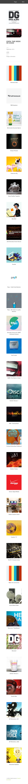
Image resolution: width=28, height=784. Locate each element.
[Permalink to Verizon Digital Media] (14, 482)
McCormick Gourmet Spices (14, 128)
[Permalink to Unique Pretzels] (14, 141)
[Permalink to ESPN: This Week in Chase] (14, 368)
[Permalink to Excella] (14, 255)
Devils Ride (14, 696)
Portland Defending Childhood (14, 446)
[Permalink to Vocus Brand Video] (14, 596)
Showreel (14, 650)
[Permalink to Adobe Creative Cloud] (14, 505)
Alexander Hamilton (14, 764)
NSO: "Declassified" (14, 423)
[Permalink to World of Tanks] (14, 459)
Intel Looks (14, 355)
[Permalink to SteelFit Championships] (14, 550)
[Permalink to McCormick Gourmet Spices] (14, 118)
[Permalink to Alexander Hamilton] (14, 755)
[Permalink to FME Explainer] (14, 95)
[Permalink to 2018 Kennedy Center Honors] (14, 232)
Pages (15, 2)
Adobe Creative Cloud (14, 514)
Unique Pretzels (14, 150)
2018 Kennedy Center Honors (14, 241)
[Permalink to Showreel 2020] (14, 73)
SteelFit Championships (14, 560)
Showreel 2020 (14, 82)
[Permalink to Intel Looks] (14, 346)
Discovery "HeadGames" (14, 628)
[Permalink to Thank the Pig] (14, 164)
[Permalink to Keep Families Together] (14, 186)
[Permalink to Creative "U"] (14, 527)
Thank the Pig (14, 173)
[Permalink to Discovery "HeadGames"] (14, 618)
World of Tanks (14, 469)
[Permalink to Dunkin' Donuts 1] (14, 391)
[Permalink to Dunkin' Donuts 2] (14, 664)
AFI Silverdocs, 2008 (14, 741)
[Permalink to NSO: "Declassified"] (14, 414)
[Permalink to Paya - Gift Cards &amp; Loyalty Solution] (14, 300)
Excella (14, 264)
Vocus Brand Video (14, 605)
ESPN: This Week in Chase (14, 378)
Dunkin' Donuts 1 (14, 400)
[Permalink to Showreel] (14, 641)
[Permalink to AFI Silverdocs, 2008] (14, 732)
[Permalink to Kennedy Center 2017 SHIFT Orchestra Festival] (14, 323)
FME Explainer (14, 105)
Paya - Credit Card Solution (14, 287)
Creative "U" (14, 537)
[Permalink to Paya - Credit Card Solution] (14, 277)
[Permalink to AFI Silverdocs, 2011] (14, 709)
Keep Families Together (14, 196)
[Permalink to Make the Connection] (14, 573)
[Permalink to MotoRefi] (14, 209)
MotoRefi (14, 219)
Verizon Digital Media (14, 491)
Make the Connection (14, 582)
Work (23, 2)
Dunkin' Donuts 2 (14, 673)
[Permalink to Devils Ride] (14, 687)
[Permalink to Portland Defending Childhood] (14, 437)
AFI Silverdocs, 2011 (14, 719)
